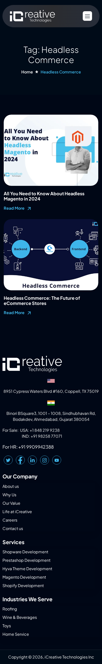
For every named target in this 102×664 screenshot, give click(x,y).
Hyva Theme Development (27, 568)
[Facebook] (20, 460)
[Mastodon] (56, 460)
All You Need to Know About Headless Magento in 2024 (44, 196)
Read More (14, 208)
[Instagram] (44, 460)
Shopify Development (23, 585)
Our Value (11, 503)
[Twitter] (8, 460)
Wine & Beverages (19, 617)
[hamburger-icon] (87, 16)
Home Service (15, 634)
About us (10, 486)
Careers (9, 520)
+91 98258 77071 (46, 436)
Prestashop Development (26, 560)
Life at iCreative (17, 511)
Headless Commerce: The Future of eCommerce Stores (42, 300)
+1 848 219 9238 (45, 430)
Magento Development (24, 577)
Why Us (9, 494)
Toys (6, 625)
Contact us (12, 528)
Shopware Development (25, 551)
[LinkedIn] (32, 460)
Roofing (9, 608)
